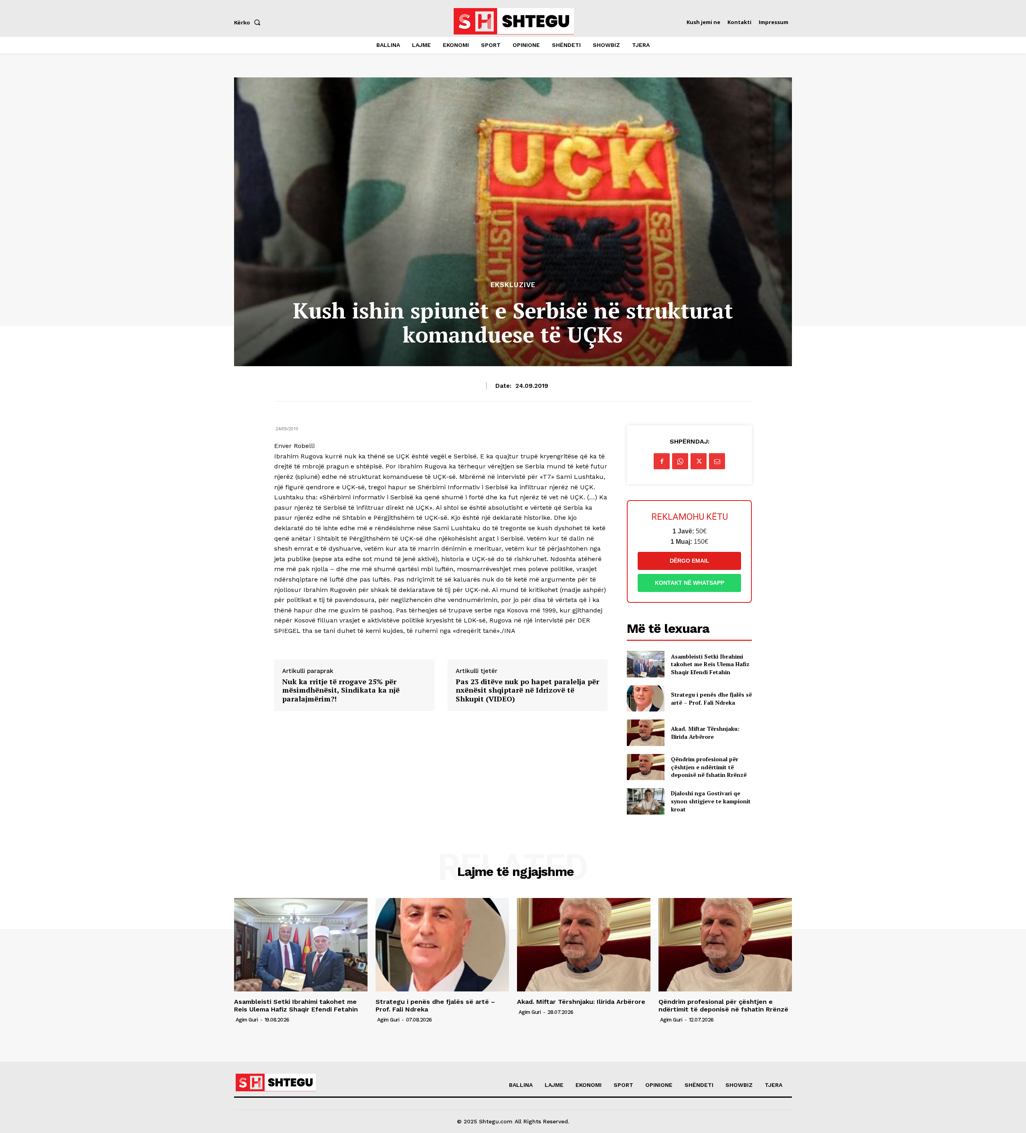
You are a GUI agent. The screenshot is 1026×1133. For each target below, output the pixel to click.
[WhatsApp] (680, 461)
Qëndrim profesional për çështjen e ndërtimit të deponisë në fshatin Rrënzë (709, 766)
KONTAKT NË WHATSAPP (689, 583)
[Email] (717, 461)
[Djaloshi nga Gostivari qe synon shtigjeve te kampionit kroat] (645, 801)
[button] (249, 22)
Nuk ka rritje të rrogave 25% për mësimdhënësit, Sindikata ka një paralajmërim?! (341, 690)
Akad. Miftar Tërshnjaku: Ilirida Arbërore (705, 732)
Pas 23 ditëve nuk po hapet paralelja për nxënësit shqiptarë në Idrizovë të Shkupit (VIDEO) (527, 690)
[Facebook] (662, 461)
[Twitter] (699, 461)
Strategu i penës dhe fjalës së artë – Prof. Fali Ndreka (711, 698)
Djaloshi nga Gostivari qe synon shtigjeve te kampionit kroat (711, 801)
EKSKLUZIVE (513, 285)
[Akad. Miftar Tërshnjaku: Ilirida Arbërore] (645, 733)
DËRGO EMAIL (689, 560)
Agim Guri (247, 1020)
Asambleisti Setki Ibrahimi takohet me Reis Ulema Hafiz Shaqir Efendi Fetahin (710, 664)
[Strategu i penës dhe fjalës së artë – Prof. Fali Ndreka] (645, 698)
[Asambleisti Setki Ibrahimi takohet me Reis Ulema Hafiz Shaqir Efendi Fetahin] (645, 664)
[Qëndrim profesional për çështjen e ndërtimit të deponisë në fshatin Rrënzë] (645, 767)
